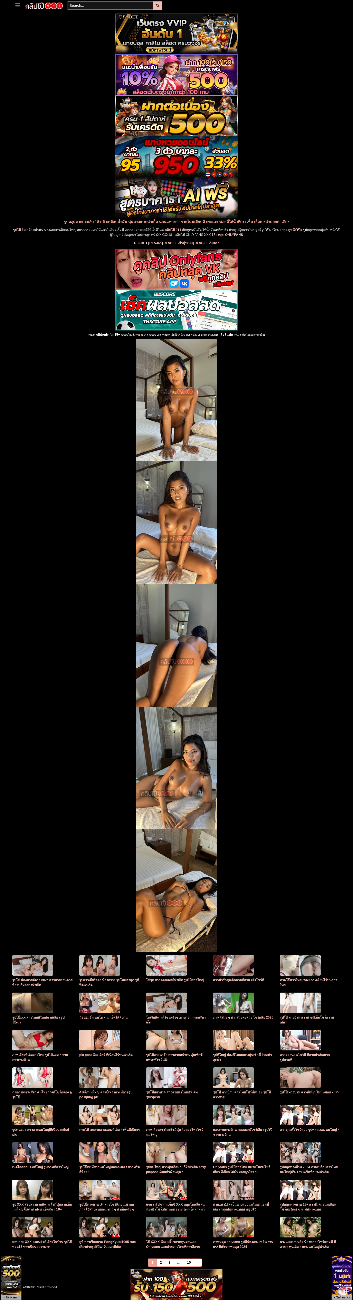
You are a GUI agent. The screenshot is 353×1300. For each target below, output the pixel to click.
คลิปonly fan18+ (108, 334)
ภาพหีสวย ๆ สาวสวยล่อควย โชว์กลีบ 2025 (243, 1017)
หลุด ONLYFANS (230, 234)
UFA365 (155, 243)
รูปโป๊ (17, 230)
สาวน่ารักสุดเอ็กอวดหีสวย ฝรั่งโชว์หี (238, 980)
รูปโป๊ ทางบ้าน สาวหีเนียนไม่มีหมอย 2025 (309, 1092)
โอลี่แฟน (227, 334)
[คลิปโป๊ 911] (44, 5)
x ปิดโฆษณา (11, 1297)
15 (189, 1262)
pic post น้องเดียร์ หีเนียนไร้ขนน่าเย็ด (106, 1055)
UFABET (140, 243)
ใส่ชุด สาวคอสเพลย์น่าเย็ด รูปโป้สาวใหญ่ (175, 980)
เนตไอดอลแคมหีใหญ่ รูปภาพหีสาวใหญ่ (40, 1167)
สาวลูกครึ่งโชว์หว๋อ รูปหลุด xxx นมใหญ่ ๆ (310, 1129)
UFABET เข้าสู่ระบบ (178, 243)
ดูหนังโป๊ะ (295, 230)
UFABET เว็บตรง (206, 243)
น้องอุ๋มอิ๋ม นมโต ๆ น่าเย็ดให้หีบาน (103, 1017)
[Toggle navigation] (19, 5)
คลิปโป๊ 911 (173, 230)
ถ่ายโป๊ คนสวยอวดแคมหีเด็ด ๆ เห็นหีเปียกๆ (109, 1129)
